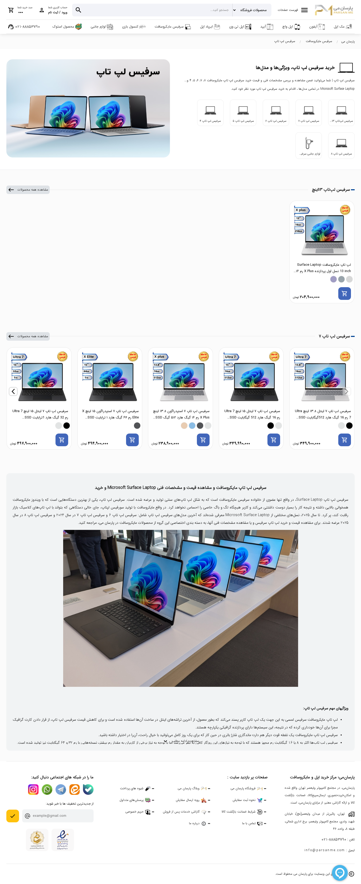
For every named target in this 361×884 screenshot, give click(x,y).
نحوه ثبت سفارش (244, 799)
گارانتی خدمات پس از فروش (181, 811)
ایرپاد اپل (206, 26)
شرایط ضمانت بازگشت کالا (238, 811)
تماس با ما (249, 823)
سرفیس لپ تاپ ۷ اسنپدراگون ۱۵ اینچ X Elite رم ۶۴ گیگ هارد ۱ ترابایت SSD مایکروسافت (110, 414)
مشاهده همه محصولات (28, 190)
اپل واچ (287, 26)
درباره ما (194, 823)
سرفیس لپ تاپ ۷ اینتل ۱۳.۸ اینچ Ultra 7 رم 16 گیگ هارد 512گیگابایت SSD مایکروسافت (323, 414)
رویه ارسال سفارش (188, 799)
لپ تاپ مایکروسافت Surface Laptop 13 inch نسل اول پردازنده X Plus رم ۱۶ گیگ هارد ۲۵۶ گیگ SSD (323, 268)
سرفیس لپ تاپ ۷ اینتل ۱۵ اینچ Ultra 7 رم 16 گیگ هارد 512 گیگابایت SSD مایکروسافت (252, 414)
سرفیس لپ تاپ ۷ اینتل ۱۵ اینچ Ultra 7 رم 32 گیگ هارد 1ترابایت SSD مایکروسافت (40, 414)
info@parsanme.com (324, 850)
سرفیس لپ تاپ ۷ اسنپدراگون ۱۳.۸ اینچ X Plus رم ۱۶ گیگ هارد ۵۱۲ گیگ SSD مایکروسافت (181, 414)
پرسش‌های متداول (131, 799)
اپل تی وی (236, 26)
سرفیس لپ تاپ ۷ (334, 336)
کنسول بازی (130, 26)
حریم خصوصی (134, 811)
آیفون (313, 26)
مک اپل (339, 26)
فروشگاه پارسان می (243, 788)
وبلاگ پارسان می (189, 788)
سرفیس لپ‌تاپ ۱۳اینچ (331, 189)
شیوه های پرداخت (132, 788)
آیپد (263, 26)
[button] (347, 391)
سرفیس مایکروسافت (169, 26)
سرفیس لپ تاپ (284, 41)
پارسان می (348, 41)
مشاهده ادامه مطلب (180, 741)
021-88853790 (333, 840)
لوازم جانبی (98, 26)
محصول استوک (63, 26)
